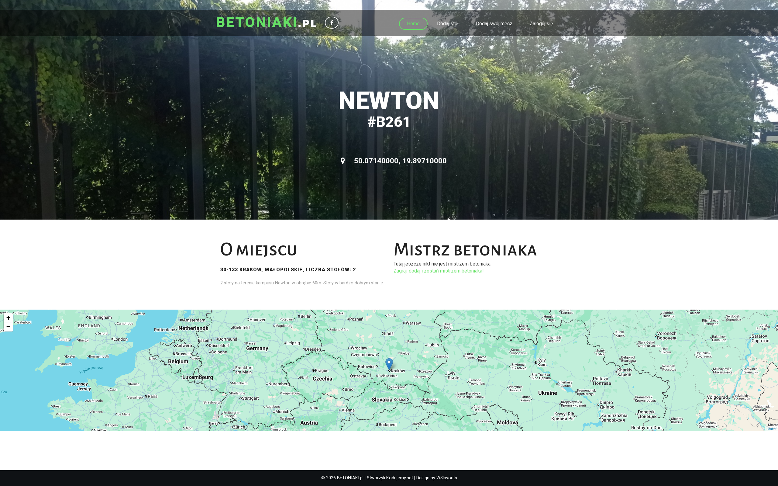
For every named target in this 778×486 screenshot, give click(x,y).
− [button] (8, 327)
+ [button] (8, 317)
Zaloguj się (541, 23)
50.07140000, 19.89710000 (399, 161)
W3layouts (446, 478)
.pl (266, 23)
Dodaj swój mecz (494, 23)
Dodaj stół (448, 23)
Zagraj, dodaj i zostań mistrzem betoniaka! (439, 271)
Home (413, 23)
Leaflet (771, 428)
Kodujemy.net (399, 478)
